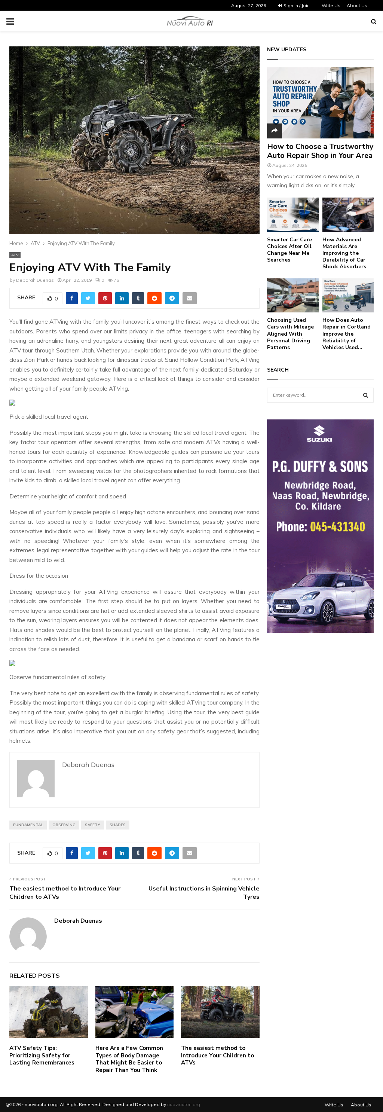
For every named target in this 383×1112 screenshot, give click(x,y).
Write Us (331, 5)
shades (118, 824)
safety (92, 824)
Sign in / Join (296, 5)
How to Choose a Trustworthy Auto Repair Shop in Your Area (320, 151)
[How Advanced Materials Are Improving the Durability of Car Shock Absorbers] (348, 215)
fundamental (28, 824)
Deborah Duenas (35, 280)
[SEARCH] (366, 395)
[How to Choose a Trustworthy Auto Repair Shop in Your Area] (320, 102)
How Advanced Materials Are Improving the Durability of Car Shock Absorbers (344, 253)
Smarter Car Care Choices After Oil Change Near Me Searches (289, 249)
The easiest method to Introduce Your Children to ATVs (64, 893)
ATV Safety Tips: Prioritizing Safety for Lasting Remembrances (41, 1055)
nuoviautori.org (183, 1104)
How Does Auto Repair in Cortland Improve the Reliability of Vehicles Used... (346, 334)
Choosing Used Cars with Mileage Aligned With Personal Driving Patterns (290, 334)
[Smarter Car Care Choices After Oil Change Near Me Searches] (293, 215)
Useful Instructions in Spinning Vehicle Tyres (204, 893)
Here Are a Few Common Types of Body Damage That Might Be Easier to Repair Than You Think (129, 1059)
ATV (15, 255)
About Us (357, 5)
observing (64, 824)
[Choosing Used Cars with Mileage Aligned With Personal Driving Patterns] (293, 295)
